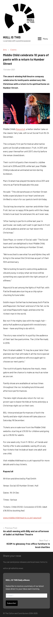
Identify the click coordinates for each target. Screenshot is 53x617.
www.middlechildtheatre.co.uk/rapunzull (22, 517)
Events (13, 50)
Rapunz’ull (20, 129)
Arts (5, 50)
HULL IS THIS (12, 37)
